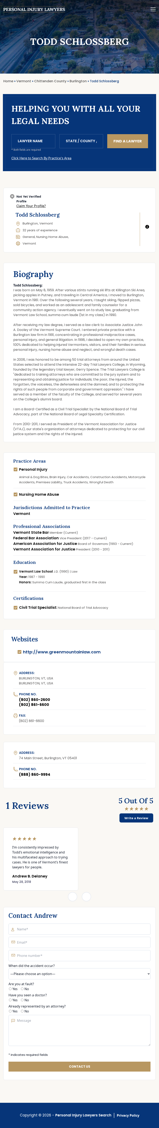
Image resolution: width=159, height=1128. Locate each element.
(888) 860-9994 (34, 774)
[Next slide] (86, 896)
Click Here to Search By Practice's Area (41, 158)
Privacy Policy (128, 1115)
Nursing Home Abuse (52, 237)
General (29, 237)
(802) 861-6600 (34, 704)
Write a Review (136, 818)
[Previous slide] (72, 896)
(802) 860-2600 (34, 699)
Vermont (29, 243)
